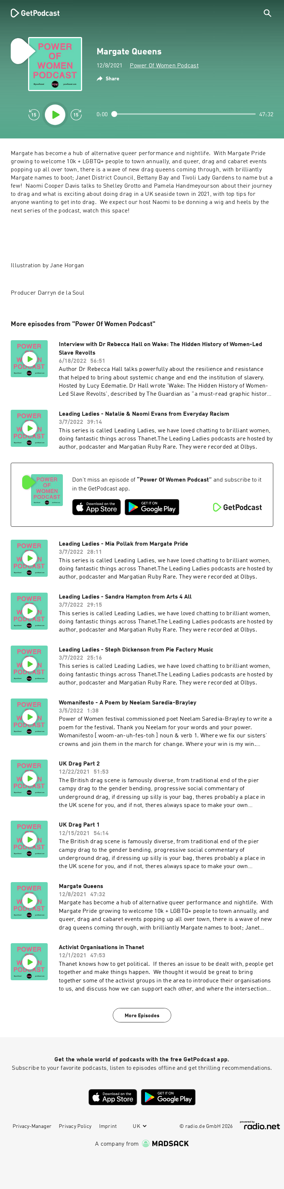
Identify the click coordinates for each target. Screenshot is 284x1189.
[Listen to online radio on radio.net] (260, 1125)
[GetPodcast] (30, 13)
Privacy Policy (75, 1126)
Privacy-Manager (32, 1126)
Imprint (108, 1126)
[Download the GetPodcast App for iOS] (96, 507)
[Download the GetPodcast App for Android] (152, 507)
